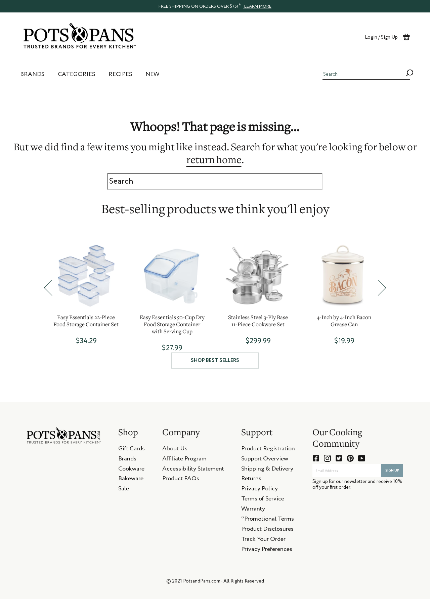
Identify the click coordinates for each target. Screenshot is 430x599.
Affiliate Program (184, 459)
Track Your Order (263, 540)
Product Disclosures (267, 530)
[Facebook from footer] (315, 458)
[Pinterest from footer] (350, 458)
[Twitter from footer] (338, 458)
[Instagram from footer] (327, 458)
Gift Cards (131, 449)
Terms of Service (262, 499)
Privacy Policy (259, 489)
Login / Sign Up (381, 37)
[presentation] (215, 6)
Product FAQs (180, 479)
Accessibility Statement (193, 469)
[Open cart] (406, 37)
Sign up (392, 470)
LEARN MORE (257, 6)
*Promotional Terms (267, 520)
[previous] (48, 287)
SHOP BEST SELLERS (215, 360)
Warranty (253, 510)
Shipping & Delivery (267, 469)
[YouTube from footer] (361, 458)
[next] (382, 287)
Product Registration (268, 449)
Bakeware (130, 479)
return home (214, 161)
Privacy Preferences (266, 550)
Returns (251, 479)
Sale (123, 489)
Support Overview (264, 459)
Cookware (131, 469)
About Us (174, 449)
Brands (127, 459)
